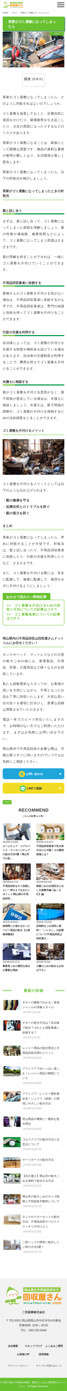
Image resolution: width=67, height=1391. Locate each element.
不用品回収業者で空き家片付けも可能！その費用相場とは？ (50, 850)
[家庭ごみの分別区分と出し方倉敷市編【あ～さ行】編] (50, 871)
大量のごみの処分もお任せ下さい (50, 968)
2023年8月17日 (10, 882)
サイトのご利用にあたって (49, 1365)
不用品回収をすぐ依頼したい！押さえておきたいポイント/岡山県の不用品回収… (16, 892)
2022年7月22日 (44, 922)
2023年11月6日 (10, 842)
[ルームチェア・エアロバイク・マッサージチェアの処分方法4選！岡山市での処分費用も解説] (17, 831)
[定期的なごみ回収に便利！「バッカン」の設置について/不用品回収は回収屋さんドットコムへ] (50, 911)
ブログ (7, 802)
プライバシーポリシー (18, 1365)
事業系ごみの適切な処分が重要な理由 (16, 968)
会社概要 (13, 1345)
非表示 (37, 79)
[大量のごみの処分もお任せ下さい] (50, 951)
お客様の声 (23, 1354)
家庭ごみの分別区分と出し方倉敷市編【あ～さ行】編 (50, 890)
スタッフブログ (33, 1345)
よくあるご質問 (54, 1345)
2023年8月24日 (44, 882)
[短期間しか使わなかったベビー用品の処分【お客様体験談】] (17, 911)
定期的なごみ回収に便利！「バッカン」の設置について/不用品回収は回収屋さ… (50, 932)
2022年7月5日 (43, 962)
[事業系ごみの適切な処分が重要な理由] (17, 951)
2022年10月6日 (10, 922)
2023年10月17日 (11, 962)
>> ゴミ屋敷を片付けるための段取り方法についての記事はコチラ (33, 607)
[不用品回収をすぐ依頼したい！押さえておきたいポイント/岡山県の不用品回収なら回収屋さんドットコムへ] (17, 871)
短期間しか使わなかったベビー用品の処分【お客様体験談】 (16, 930)
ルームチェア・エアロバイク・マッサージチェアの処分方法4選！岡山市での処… (16, 852)
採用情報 (44, 1354)
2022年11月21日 (44, 842)
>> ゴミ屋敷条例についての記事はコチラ (33, 616)
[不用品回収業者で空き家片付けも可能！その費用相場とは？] (50, 831)
